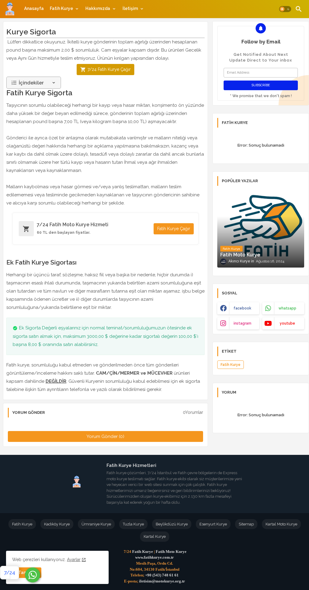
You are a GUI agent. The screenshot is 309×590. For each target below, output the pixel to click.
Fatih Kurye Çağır (173, 228)
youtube (287, 323)
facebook (242, 308)
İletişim (130, 8)
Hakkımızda (97, 8)
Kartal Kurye (155, 536)
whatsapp (287, 308)
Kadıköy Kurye (57, 524)
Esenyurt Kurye (213, 524)
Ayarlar (74, 559)
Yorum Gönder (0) (105, 436)
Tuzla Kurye (133, 524)
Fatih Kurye (61, 8)
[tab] (34, 8)
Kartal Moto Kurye (281, 524)
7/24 (9, 572)
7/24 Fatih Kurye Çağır (109, 69)
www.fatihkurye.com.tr (154, 557)
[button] (285, 9)
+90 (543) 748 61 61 (162, 575)
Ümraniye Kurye (96, 524)
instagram (242, 323)
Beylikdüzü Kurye (172, 524)
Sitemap (246, 524)
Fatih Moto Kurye (171, 551)
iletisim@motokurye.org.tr (162, 581)
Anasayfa (34, 8)
